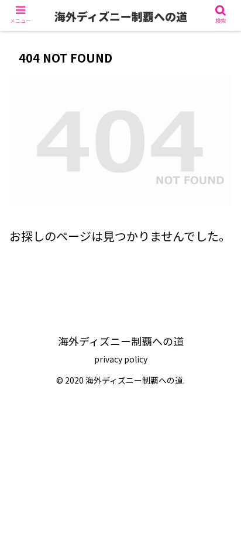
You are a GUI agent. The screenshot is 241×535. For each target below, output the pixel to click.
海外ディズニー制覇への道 (120, 16)
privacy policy (120, 359)
